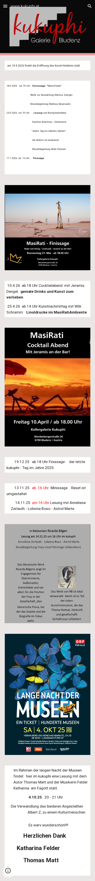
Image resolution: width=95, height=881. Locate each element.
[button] (5, 6)
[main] (48, 65)
